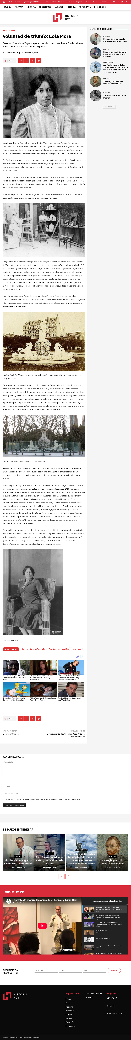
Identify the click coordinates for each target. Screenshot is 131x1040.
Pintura (53, 2)
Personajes (70, 2)
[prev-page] (61, 876)
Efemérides (104, 2)
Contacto (111, 1006)
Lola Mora (77, 649)
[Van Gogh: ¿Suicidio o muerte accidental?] (95, 81)
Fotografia (95, 2)
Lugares (79, 2)
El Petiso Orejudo (11, 734)
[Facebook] (118, 2)
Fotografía (70, 1022)
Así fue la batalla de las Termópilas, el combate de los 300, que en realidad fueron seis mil (115, 68)
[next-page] (69, 876)
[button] (114, 2)
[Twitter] (126, 2)
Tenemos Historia (94, 993)
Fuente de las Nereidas (59, 649)
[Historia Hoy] (65, 17)
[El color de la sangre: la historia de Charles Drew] (95, 39)
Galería (89, 997)
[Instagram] (122, 2)
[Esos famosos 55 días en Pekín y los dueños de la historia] (95, 53)
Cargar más (108, 106)
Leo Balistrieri (12, 53)
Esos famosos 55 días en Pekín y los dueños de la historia (115, 54)
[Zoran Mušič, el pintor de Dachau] (95, 95)
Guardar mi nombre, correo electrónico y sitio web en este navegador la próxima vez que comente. (43, 799)
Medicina (61, 2)
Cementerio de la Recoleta (33, 649)
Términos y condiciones (115, 1013)
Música (46, 2)
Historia (86, 2)
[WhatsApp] (38, 60)
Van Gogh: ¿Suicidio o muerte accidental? (113, 82)
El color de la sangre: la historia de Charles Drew (115, 40)
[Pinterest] (32, 60)
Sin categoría (108, 62)
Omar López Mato (18, 867)
